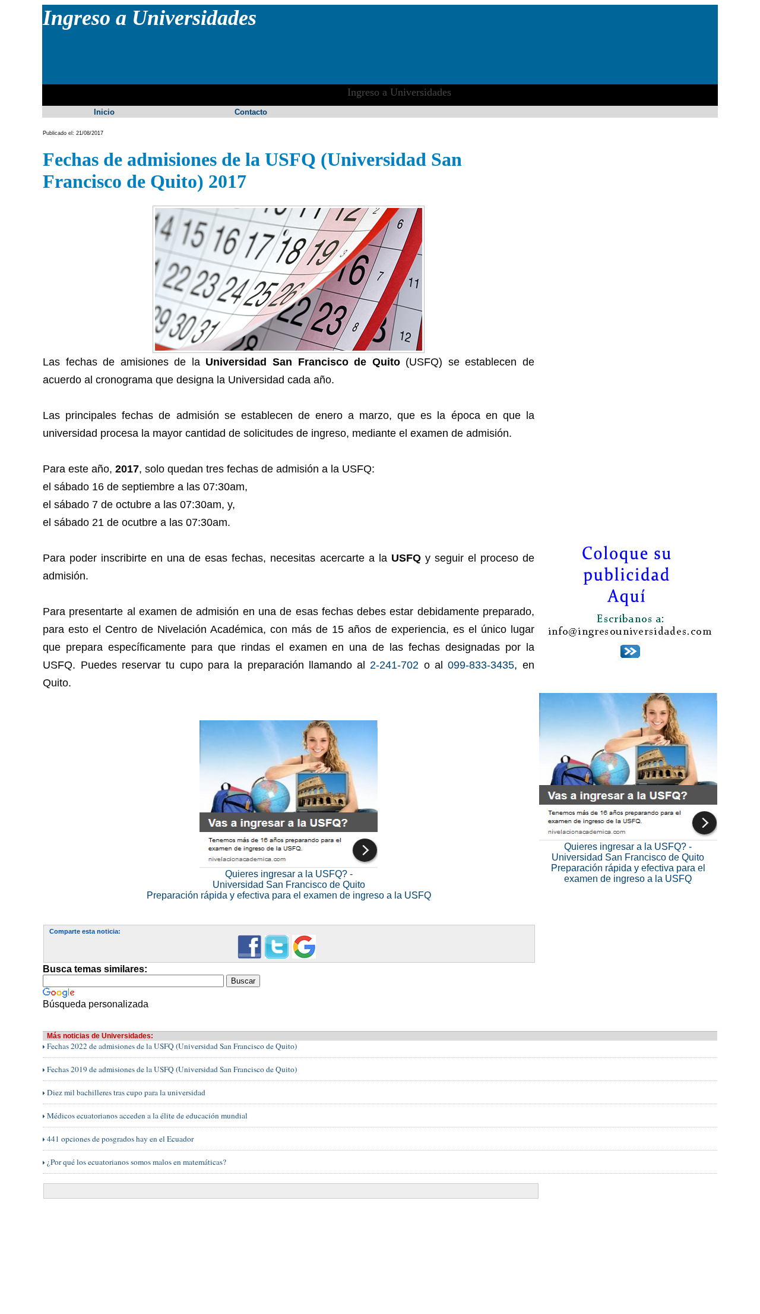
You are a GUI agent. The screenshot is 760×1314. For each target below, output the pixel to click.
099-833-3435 (481, 665)
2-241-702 (394, 665)
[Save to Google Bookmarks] (304, 956)
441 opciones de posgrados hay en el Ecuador (119, 1138)
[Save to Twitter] (277, 956)
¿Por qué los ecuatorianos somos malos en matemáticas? (135, 1162)
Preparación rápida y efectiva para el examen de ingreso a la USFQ (289, 895)
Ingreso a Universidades (149, 18)
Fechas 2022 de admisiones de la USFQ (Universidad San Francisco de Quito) (171, 1046)
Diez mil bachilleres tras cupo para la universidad (125, 1092)
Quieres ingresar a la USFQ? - (289, 874)
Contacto (251, 112)
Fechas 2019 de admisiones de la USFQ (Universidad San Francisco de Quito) (171, 1069)
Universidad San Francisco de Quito (289, 885)
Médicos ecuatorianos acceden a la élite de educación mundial (146, 1115)
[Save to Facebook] (249, 956)
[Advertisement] (259, 57)
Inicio (104, 112)
